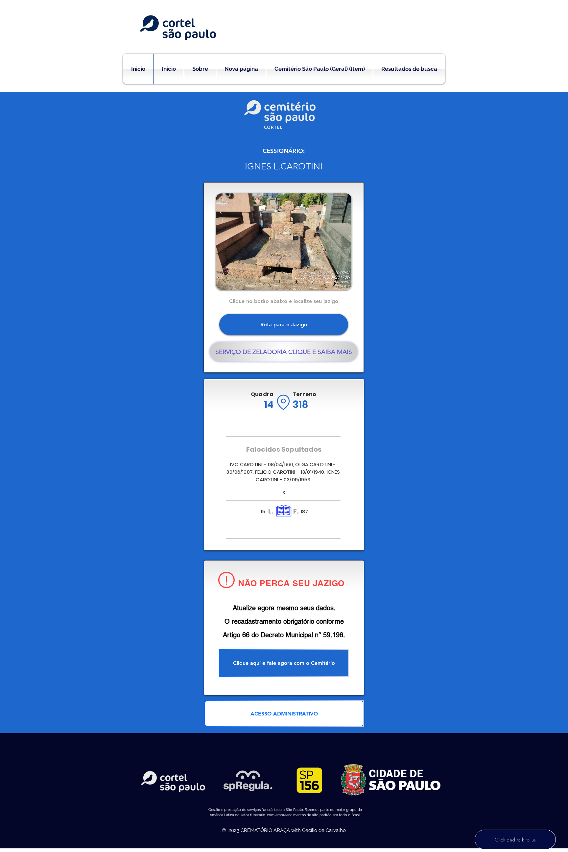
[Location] (283, 402)
